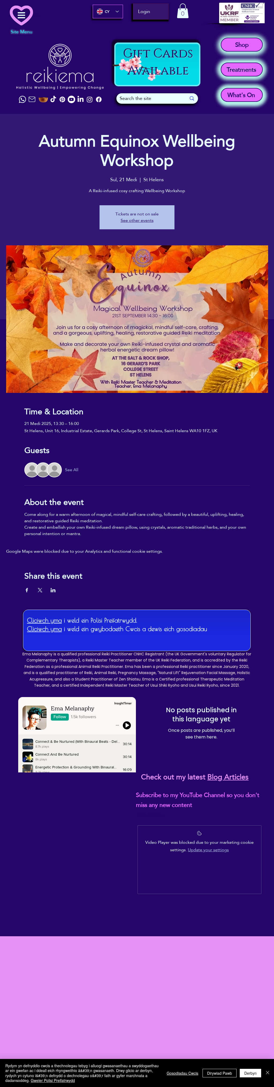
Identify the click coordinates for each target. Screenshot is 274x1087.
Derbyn (250, 1073)
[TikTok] (53, 99)
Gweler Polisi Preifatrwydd (53, 1080)
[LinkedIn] (80, 99)
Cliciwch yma (44, 620)
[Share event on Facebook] (26, 590)
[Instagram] (89, 99)
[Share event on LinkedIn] (53, 590)
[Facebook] (98, 99)
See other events (137, 220)
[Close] (267, 1073)
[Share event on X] (40, 590)
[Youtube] (71, 99)
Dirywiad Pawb (219, 1073)
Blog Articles (228, 777)
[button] (183, 10)
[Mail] (31, 99)
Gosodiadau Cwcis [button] (182, 1073)
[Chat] (22, 99)
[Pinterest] (62, 99)
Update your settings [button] (208, 850)
